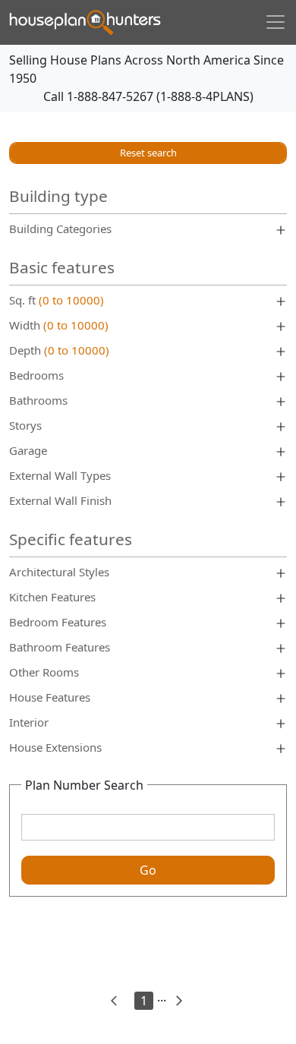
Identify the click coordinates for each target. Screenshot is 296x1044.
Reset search (148, 152)
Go (148, 870)
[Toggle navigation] (275, 22)
